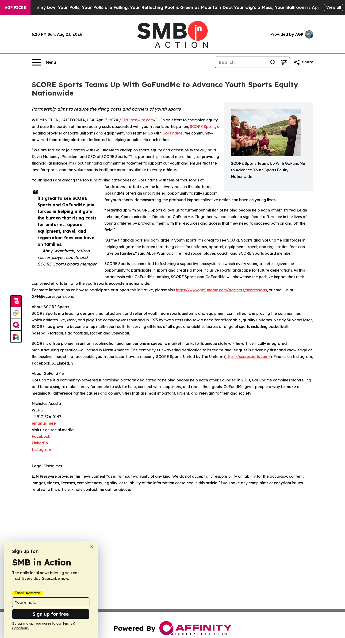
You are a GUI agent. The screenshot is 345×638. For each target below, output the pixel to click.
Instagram (41, 449)
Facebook (41, 436)
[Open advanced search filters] (284, 62)
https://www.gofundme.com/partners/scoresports (221, 290)
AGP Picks (15, 7)
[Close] (91, 546)
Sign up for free (51, 614)
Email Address (27, 593)
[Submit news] (16, 301)
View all (333, 7)
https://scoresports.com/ (248, 356)
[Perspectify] (16, 313)
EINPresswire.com (137, 120)
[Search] (272, 62)
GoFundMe (172, 133)
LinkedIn (40, 443)
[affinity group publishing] (16, 325)
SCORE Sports (202, 126)
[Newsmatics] (16, 336)
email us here (44, 423)
